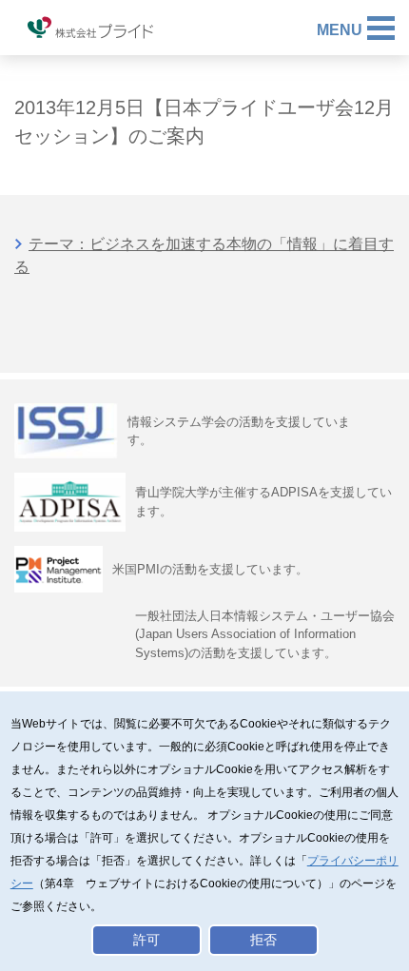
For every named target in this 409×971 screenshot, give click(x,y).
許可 (146, 939)
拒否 (263, 939)
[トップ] (90, 29)
